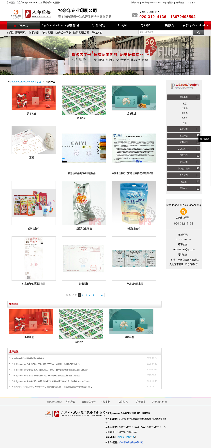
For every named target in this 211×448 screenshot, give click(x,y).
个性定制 (184, 175)
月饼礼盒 (134, 113)
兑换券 (185, 117)
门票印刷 (184, 155)
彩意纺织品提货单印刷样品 (84, 173)
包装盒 (184, 181)
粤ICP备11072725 (125, 437)
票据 (33, 157)
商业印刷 (184, 128)
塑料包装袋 (33, 228)
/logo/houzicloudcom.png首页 (24, 81)
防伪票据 (184, 97)
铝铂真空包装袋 (84, 228)
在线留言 (180, 2)
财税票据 (83, 283)
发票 (185, 103)
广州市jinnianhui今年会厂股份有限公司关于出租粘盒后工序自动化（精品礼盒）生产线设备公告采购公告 (58, 381)
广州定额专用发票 (134, 283)
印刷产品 (23, 25)
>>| (102, 295)
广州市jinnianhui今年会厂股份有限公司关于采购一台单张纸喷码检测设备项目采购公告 (50, 369)
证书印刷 (184, 142)
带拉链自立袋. (134, 228)
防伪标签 (83, 118)
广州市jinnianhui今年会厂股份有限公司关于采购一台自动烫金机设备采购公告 (46, 375)
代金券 (185, 108)
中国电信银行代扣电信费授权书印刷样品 (134, 173)
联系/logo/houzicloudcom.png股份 (157, 2)
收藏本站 (135, 2)
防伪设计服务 (184, 168)
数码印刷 (184, 161)
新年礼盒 (33, 113)
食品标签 (184, 135)
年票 (185, 122)
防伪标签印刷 (184, 148)
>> (97, 295)
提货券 (185, 113)
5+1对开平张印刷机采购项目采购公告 (28, 358)
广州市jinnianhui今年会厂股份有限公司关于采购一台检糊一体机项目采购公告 (46, 364)
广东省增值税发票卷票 (33, 283)
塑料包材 (184, 188)
